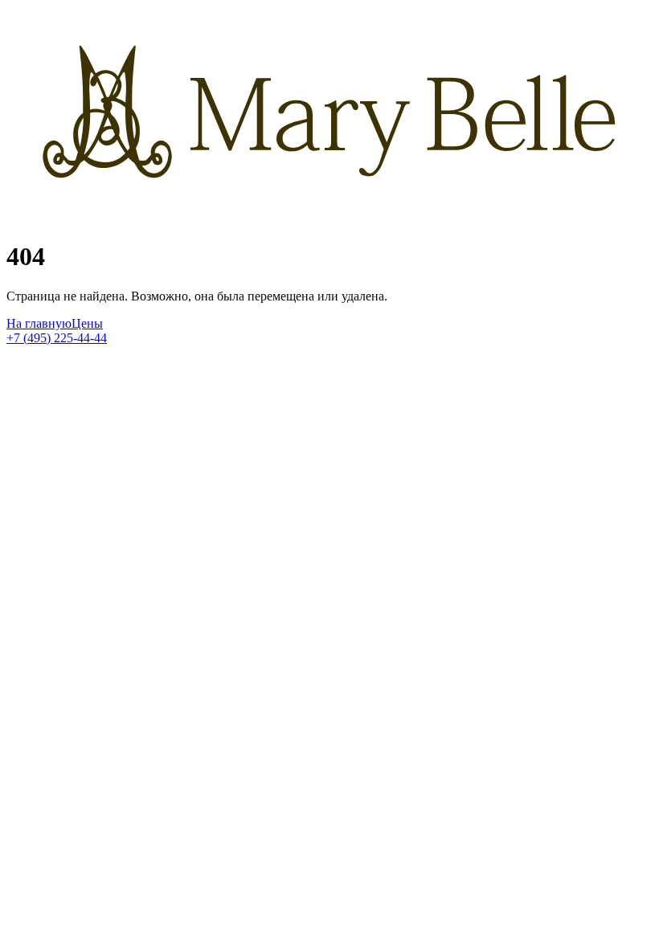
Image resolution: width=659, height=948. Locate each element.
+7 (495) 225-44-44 (56, 338)
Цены (87, 323)
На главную (39, 323)
